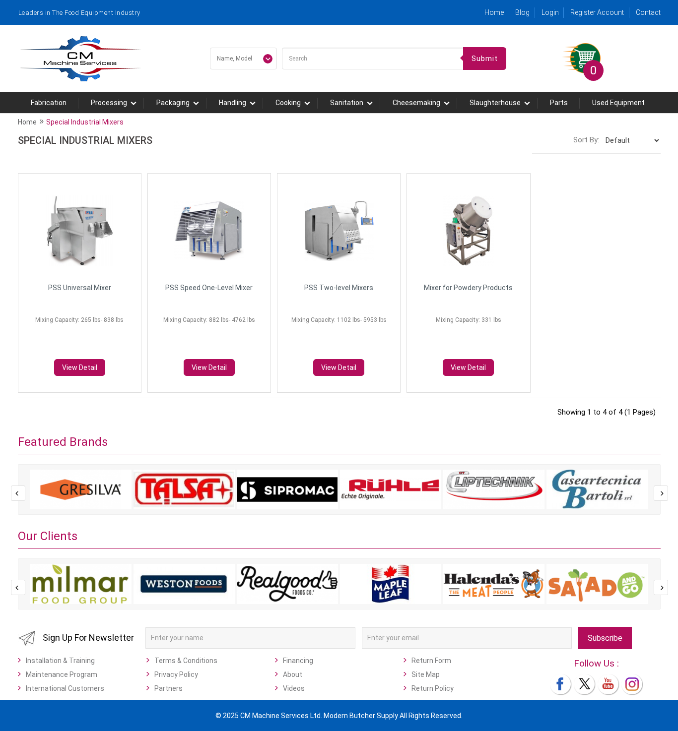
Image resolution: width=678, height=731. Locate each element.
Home (494, 12)
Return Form (431, 661)
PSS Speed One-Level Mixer (209, 288)
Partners (168, 688)
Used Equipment (618, 103)
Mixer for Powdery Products (468, 288)
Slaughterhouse (495, 103)
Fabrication (49, 103)
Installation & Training (60, 661)
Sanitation (346, 103)
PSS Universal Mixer (79, 288)
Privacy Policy (176, 674)
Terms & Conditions (185, 661)
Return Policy (432, 688)
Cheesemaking (416, 103)
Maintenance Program (61, 674)
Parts (559, 103)
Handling (232, 103)
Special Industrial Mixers (85, 122)
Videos (294, 688)
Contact (648, 12)
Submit (485, 58)
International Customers (65, 688)
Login (550, 12)
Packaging (173, 103)
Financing (298, 661)
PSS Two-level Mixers (338, 288)
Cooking (288, 103)
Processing (109, 103)
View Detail (79, 367)
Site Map (425, 674)
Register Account (597, 12)
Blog (522, 12)
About (292, 674)
